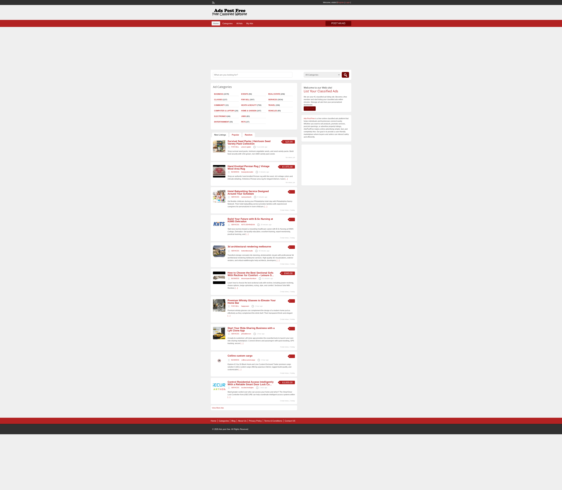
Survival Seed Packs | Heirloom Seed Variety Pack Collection (249, 142)
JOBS (243, 116)
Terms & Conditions (273, 421)
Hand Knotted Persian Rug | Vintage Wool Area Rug (248, 167)
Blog (233, 421)
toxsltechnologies (247, 387)
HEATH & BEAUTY (249, 105)
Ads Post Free (309, 118)
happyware (245, 306)
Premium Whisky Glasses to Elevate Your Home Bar (252, 301)
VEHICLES (272, 111)
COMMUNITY (219, 105)
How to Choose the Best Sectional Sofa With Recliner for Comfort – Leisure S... (251, 274)
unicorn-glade (246, 147)
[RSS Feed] (213, 2)
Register (340, 2)
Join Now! (309, 109)
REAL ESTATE (274, 94)
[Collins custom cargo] (219, 366)
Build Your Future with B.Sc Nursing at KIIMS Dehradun (250, 220)
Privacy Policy (255, 421)
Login (347, 2)
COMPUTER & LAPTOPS (224, 111)
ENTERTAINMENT (221, 122)
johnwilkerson (246, 334)
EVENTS (244, 94)
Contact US (290, 421)
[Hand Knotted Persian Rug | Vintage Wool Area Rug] (219, 177)
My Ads (249, 23)
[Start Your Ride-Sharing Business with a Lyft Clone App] (219, 339)
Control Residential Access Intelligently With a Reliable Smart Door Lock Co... (251, 383)
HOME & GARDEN (248, 111)
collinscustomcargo (248, 360)
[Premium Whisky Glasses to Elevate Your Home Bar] (219, 311)
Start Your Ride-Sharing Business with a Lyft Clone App (251, 329)
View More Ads (218, 408)
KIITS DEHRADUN (248, 224)
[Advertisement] (281, 48)
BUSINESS (218, 94)
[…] (286, 179)
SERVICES (272, 100)
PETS (243, 122)
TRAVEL (271, 105)
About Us (242, 421)
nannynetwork (246, 197)
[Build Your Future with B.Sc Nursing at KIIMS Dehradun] (219, 230)
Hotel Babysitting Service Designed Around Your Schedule (248, 192)
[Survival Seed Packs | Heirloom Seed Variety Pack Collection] (219, 152)
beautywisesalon (247, 172)
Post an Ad (338, 23)
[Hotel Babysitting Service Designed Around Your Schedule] (219, 202)
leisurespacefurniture (248, 278)
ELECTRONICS (220, 116)
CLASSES (218, 100)
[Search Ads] (345, 75)
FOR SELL (245, 100)
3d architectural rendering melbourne (249, 246)
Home (216, 23)
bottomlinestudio (247, 251)
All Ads (239, 23)
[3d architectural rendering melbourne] (219, 257)
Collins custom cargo (240, 355)
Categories (227, 23)
